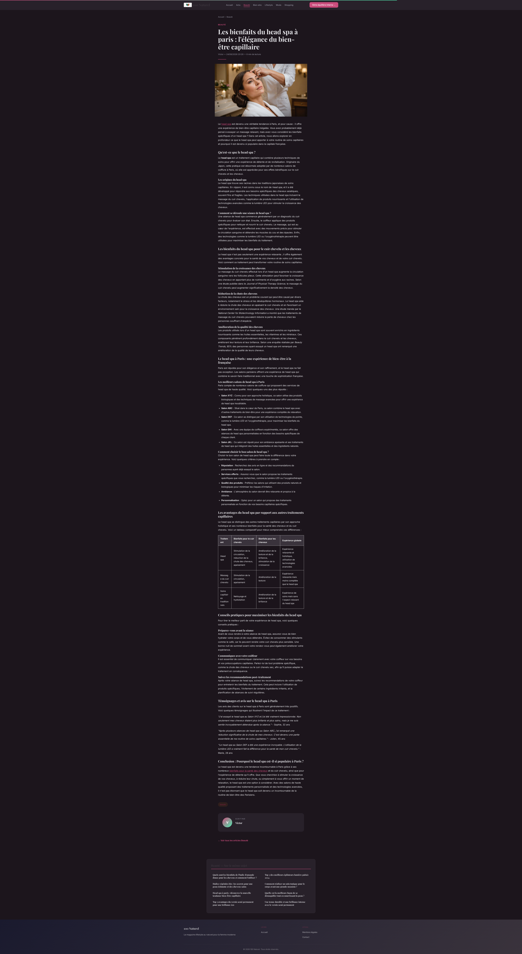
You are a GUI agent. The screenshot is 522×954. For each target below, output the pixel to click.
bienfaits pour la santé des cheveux (248, 770)
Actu (238, 5)
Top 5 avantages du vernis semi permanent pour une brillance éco (233, 903)
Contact (305, 937)
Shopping (289, 5)
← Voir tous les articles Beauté (233, 840)
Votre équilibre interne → (324, 5)
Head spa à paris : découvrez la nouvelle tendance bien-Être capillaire (232, 894)
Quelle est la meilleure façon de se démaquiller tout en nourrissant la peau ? (284, 894)
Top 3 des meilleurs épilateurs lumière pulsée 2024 (287, 876)
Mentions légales (309, 932)
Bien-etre (257, 5)
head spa (226, 124)
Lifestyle (269, 5)
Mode (278, 5)
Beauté (247, 5)
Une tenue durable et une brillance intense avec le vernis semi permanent (285, 903)
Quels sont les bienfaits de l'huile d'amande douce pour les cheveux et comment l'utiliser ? (235, 876)
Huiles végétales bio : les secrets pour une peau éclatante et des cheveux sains (233, 885)
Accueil (229, 5)
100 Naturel (201, 5)
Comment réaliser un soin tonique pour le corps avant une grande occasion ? (285, 885)
